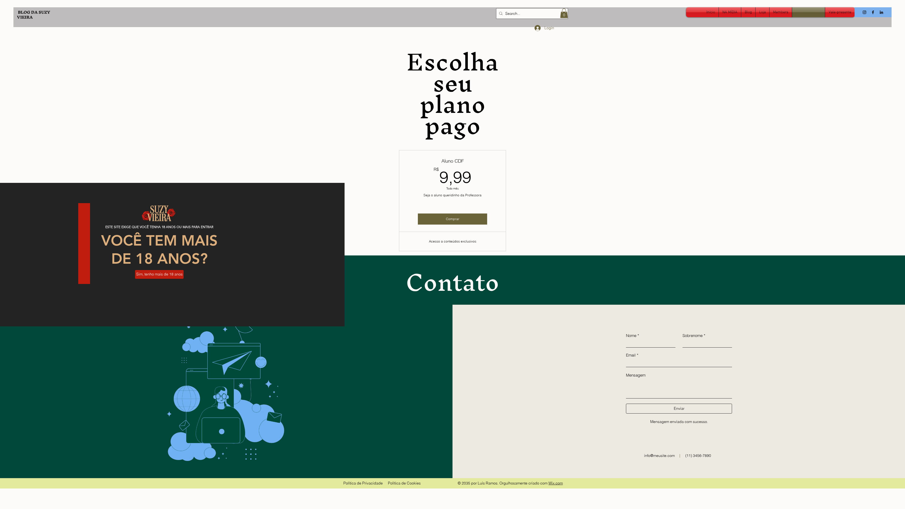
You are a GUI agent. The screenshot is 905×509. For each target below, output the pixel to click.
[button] (159, 274)
